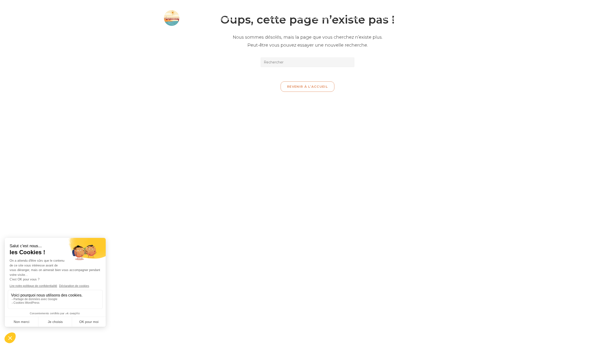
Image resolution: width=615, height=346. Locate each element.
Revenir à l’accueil (307, 86)
